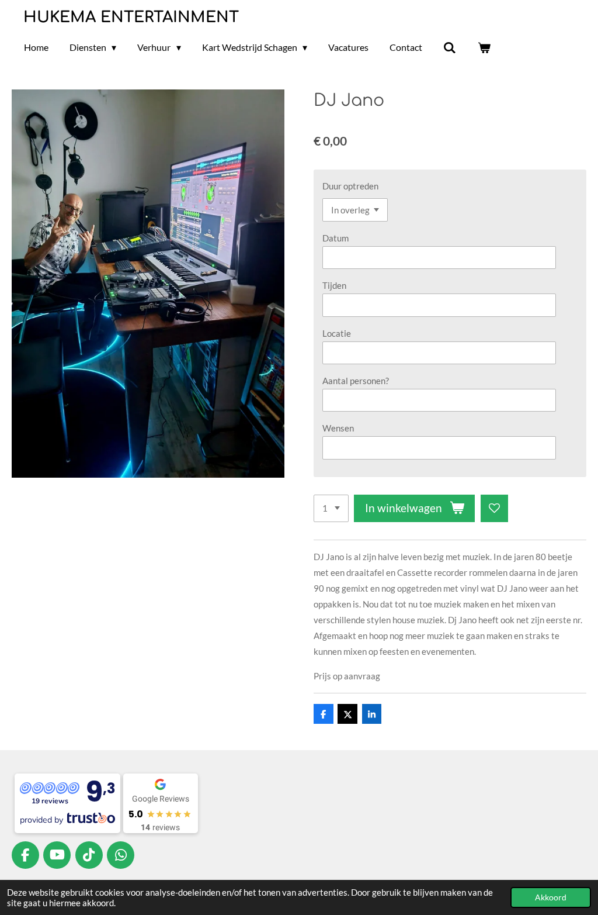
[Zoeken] (450, 47)
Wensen (338, 428)
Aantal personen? (355, 380)
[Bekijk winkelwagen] (484, 47)
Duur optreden (350, 186)
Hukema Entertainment (131, 17)
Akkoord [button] (550, 897)
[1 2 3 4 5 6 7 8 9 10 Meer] (331, 508)
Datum (335, 238)
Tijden (334, 285)
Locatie (336, 333)
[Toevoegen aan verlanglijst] (494, 508)
